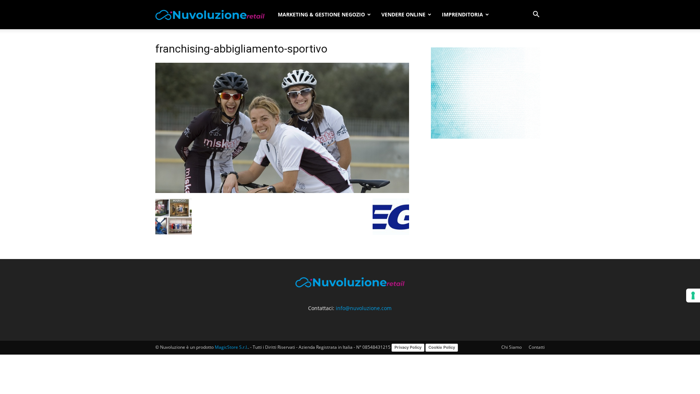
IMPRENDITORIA (462, 14)
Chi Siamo (511, 347)
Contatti (537, 347)
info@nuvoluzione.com (364, 308)
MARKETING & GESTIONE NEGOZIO (321, 14)
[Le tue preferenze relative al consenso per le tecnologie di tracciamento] (693, 295)
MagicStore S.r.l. (231, 347)
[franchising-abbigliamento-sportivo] (282, 191)
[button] (536, 15)
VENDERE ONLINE (403, 14)
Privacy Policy (407, 347)
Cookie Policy (441, 347)
